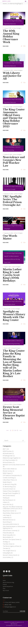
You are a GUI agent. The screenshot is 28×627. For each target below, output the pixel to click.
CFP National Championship (11, 475)
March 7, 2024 (7, 348)
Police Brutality (7, 533)
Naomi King (17, 343)
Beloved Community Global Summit (14, 465)
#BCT (4, 449)
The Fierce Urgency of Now (11, 546)
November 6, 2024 (8, 107)
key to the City (7, 504)
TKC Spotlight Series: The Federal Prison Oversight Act (12, 201)
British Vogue (7, 473)
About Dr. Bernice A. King (8, 582)
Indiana (5, 502)
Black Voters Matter (10, 147)
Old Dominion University (10, 530)
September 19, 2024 (8, 194)
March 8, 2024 (7, 309)
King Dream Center (8, 511)
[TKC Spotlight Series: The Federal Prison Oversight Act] (14, 183)
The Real (5, 548)
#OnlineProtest (7, 453)
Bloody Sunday (7, 471)
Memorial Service (14, 400)
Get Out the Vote (8, 495)
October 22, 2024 (8, 154)
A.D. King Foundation (10, 340)
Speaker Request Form (8, 586)
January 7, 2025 (7, 28)
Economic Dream (8, 489)
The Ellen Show (7, 544)
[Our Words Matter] (14, 223)
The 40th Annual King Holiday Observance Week (11, 36)
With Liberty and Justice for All (12, 75)
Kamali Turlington (18, 106)
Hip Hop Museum (8, 500)
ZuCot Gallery (7, 557)
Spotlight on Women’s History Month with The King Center (14, 316)
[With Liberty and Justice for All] (14, 60)
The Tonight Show (8, 551)
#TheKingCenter (8, 456)
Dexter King (8, 397)
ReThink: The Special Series (11, 539)
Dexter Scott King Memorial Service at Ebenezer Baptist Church (14, 413)
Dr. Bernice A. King (10, 20)
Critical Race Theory (9, 480)
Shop (4, 588)
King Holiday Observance (10, 23)
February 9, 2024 (8, 404)
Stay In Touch (6, 590)
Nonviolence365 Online (10, 524)
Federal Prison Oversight (9, 189)
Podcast (5, 584)
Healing (5, 498)
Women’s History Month (9, 304)
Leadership (6, 517)
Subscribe (22, 611)
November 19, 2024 (8, 70)
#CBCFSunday (7, 451)
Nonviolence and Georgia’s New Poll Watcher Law (14, 161)
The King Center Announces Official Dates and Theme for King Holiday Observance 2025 (14, 118)
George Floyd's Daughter (10, 493)
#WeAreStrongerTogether (11, 458)
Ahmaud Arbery (8, 462)
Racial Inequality (8, 535)
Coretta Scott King (8, 478)
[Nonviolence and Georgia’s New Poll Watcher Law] (14, 144)
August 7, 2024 (7, 266)
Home (5, 3)
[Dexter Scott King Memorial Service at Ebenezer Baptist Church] (14, 394)
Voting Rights (7, 228)
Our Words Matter (10, 237)
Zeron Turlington (17, 28)
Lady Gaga (6, 515)
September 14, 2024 (8, 233)
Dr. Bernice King (17, 20)
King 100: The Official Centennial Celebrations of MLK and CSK (12, 507)
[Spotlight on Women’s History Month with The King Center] (14, 299)
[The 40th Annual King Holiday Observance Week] (14, 18)
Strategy (5, 542)
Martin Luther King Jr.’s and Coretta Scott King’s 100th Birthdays (12, 275)
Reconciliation (7, 537)
